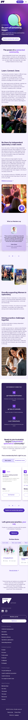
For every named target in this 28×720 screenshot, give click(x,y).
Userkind (17, 715)
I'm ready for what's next (8, 678)
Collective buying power (8, 629)
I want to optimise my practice (9, 673)
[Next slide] (18, 256)
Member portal (14, 616)
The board (4, 691)
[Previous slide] (9, 256)
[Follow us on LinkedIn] (3, 611)
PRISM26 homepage (7, 181)
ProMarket (4, 660)
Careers (4, 699)
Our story (4, 688)
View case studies (16, 542)
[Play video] (14, 198)
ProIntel (3, 649)
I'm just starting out (6, 670)
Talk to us (20, 1)
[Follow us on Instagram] (6, 611)
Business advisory (6, 637)
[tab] (12, 505)
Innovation (4, 631)
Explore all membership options (14, 510)
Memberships (5, 686)
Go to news (5, 542)
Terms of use (10, 712)
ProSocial (4, 657)
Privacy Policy (18, 712)
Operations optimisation (7, 639)
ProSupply (4, 663)
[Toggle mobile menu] (26, 2)
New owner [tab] (8, 460)
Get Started (11, 494)
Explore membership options (11, 39)
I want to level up (6, 676)
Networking (4, 634)
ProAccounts (5, 655)
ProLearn (4, 652)
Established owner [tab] (20, 460)
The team (4, 694)
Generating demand (6, 642)
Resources (4, 696)
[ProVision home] (3, 2)
